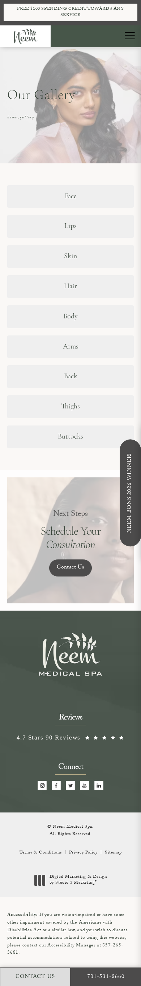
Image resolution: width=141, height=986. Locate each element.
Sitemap (113, 852)
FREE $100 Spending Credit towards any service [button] (70, 12)
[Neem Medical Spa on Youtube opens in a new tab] (84, 785)
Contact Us (70, 568)
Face (71, 196)
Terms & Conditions (41, 852)
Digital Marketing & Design (78, 880)
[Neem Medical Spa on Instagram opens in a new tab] (42, 785)
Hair (70, 286)
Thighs (70, 406)
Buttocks (70, 436)
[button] (129, 36)
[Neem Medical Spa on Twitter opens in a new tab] (70, 785)
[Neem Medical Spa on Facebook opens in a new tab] (56, 785)
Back (70, 376)
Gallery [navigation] (27, 118)
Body (70, 316)
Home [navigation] (12, 118)
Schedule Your (70, 530)
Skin (70, 256)
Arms (70, 346)
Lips (70, 226)
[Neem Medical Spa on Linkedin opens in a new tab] (98, 785)
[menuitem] (42, 785)
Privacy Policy (83, 852)
